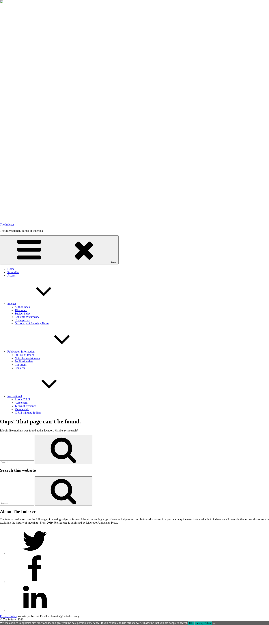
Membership (22, 409)
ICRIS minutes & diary (28, 412)
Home (10, 268)
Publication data (24, 361)
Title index (21, 310)
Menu (114, 262)
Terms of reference (25, 406)
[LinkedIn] (34, 609)
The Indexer (7, 224)
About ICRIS (22, 399)
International (14, 396)
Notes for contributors (27, 358)
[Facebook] (34, 581)
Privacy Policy (8, 616)
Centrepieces (22, 320)
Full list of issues (24, 354)
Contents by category (27, 316)
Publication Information (21, 351)
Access (11, 275)
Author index (22, 306)
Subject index (22, 313)
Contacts (20, 368)
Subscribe (13, 272)
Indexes (11, 303)
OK (191, 623)
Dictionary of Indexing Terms (32, 323)
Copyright (20, 364)
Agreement (21, 402)
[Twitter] (34, 553)
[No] (213, 623)
